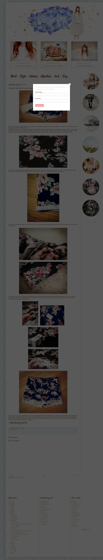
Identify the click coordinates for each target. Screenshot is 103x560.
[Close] (69, 84)
